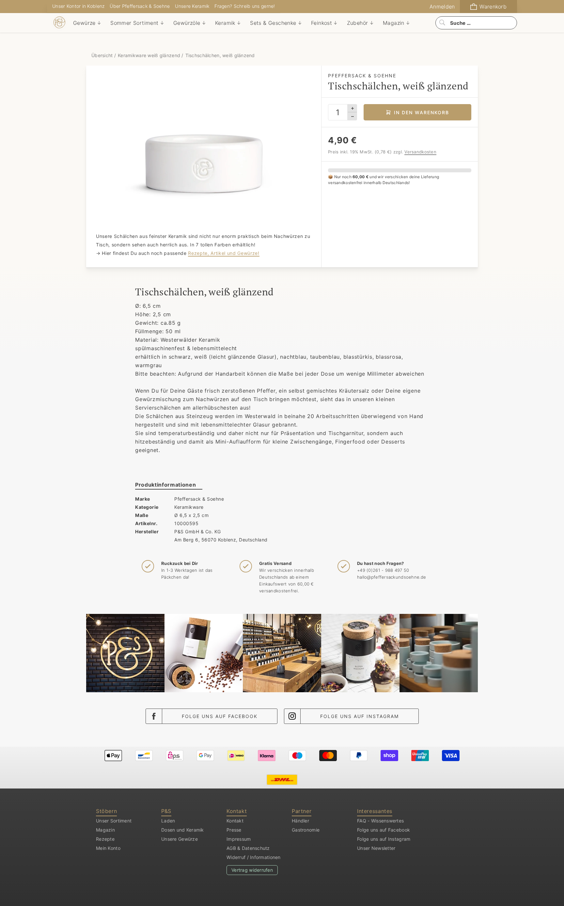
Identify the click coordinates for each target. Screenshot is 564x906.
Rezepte (105, 839)
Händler (300, 820)
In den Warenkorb (421, 112)
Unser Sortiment (114, 820)
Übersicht (102, 55)
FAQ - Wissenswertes (380, 820)
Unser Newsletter (376, 848)
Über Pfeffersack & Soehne (140, 6)
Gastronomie (306, 830)
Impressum (239, 839)
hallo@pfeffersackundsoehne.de (391, 577)
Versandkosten (420, 151)
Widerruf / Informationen (254, 857)
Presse (234, 830)
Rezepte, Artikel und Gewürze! (223, 253)
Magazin (105, 830)
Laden (168, 820)
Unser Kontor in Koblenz (78, 6)
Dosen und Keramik (182, 830)
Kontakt (235, 820)
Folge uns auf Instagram (359, 716)
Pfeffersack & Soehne (199, 499)
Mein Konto (108, 848)
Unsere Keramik (192, 6)
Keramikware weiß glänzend (149, 55)
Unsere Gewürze (179, 839)
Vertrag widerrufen (252, 870)
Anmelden (442, 6)
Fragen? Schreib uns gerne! (244, 6)
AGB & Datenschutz (248, 848)
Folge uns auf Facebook (220, 716)
